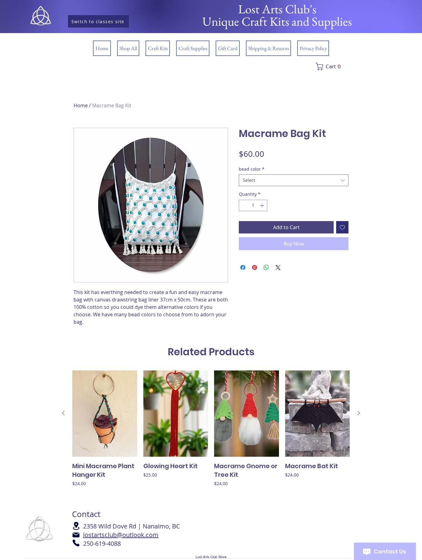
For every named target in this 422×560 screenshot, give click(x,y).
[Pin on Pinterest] (254, 267)
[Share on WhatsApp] (266, 267)
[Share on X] (278, 267)
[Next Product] (358, 413)
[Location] (76, 526)
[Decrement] (243, 205)
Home (81, 105)
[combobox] (293, 180)
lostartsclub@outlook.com (120, 535)
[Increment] (262, 205)
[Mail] (76, 535)
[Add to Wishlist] (342, 227)
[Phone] (76, 543)
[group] (211, 437)
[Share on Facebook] (243, 267)
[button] (337, 66)
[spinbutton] (253, 205)
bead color (251, 169)
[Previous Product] (63, 413)
